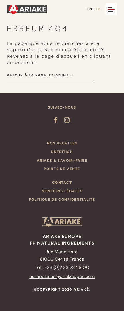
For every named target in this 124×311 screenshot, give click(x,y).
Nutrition (62, 152)
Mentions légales (62, 191)
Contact (62, 182)
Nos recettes (62, 143)
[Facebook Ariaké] (55, 121)
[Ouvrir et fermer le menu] (111, 9)
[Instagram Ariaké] (67, 121)
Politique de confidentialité (62, 199)
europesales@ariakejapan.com (62, 276)
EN (89, 9)
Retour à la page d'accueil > (40, 75)
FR (98, 9)
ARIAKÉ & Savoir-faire (62, 160)
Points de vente (62, 169)
